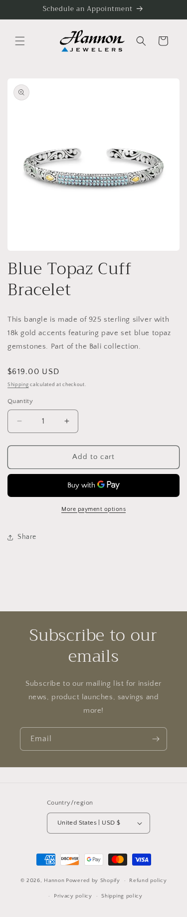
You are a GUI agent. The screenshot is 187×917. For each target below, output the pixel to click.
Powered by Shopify (93, 881)
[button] (20, 41)
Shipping (18, 385)
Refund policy (148, 881)
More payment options (93, 509)
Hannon (54, 881)
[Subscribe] (156, 739)
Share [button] (26, 537)
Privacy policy (73, 896)
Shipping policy (122, 896)
